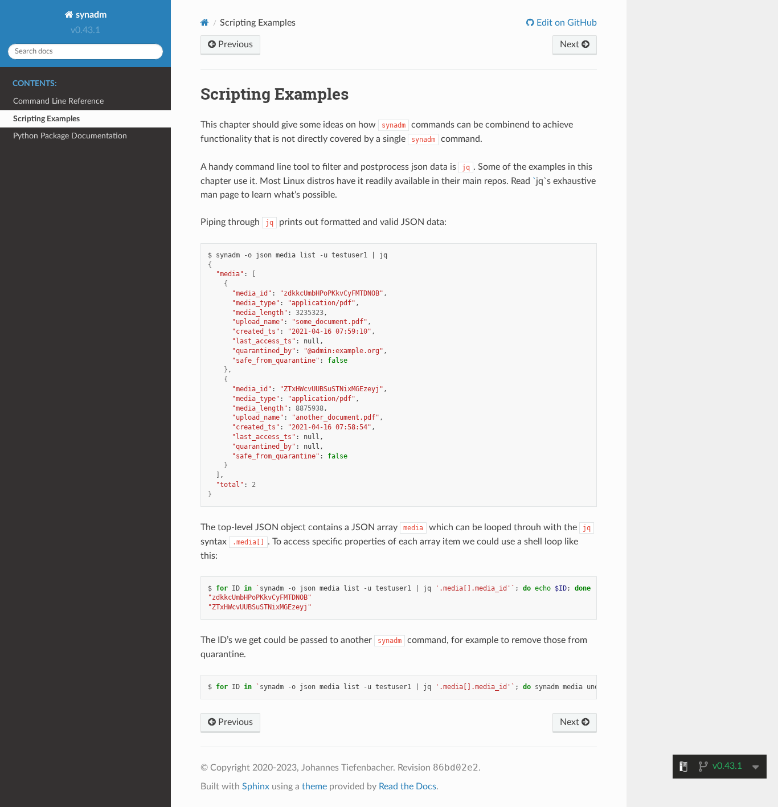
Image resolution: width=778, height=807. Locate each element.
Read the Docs (407, 786)
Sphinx (255, 786)
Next (571, 44)
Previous (234, 44)
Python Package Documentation (70, 136)
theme (314, 786)
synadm (90, 14)
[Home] (204, 22)
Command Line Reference (58, 101)
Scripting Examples (46, 118)
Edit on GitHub (565, 22)
